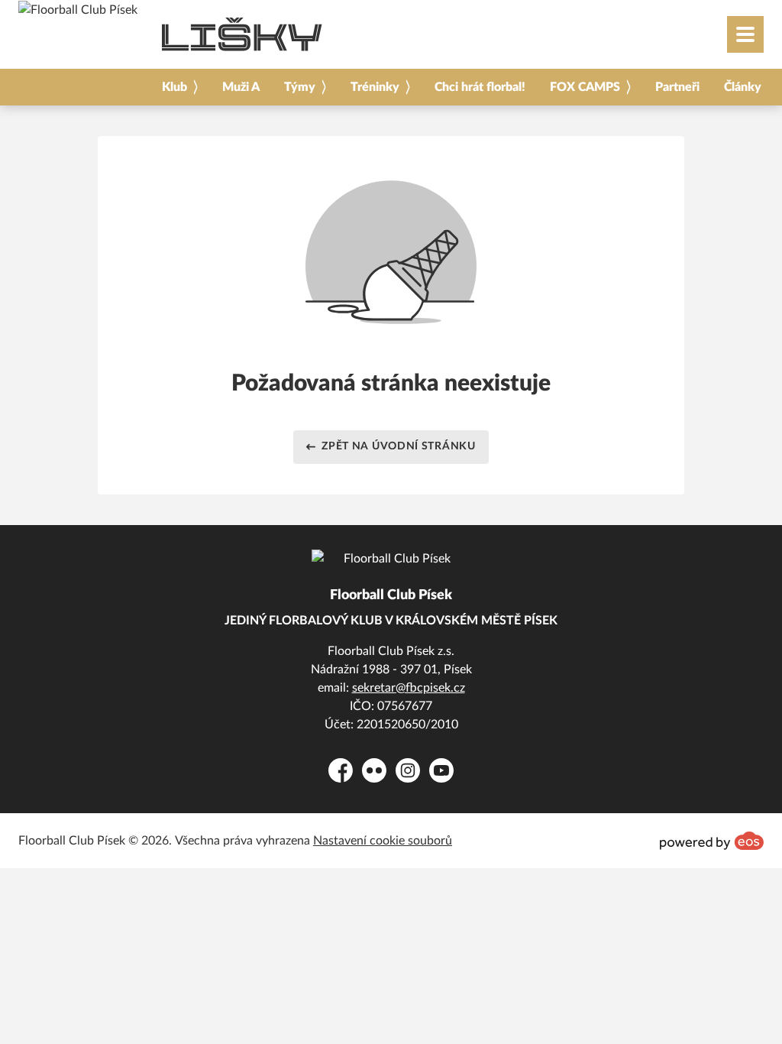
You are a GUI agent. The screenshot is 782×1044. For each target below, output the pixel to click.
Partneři (677, 87)
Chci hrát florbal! (480, 87)
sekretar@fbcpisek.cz (408, 688)
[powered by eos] (712, 841)
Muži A (241, 87)
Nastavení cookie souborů (382, 841)
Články (742, 87)
